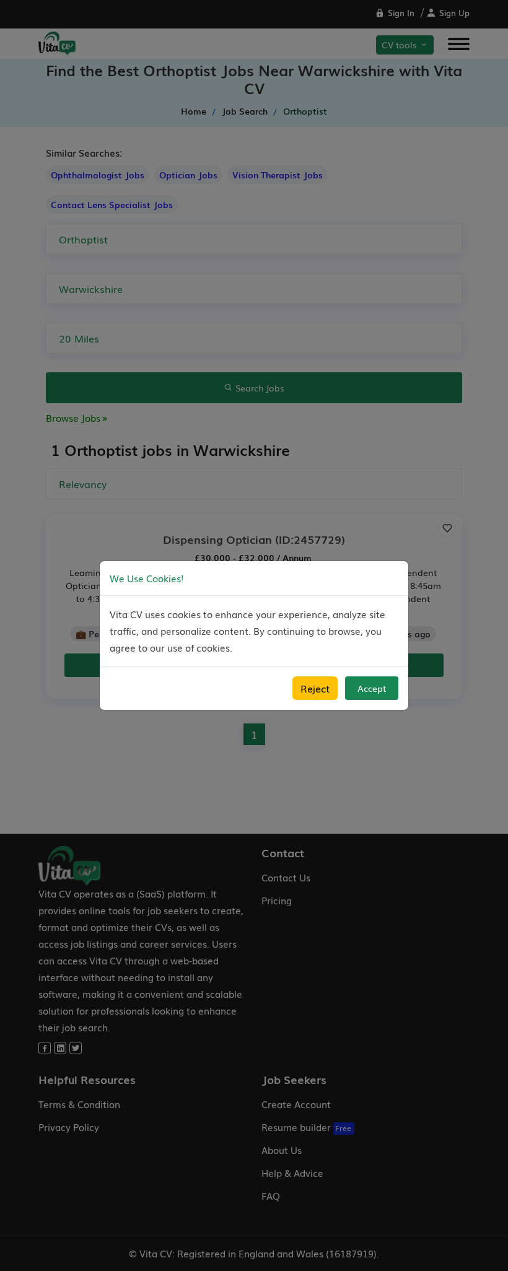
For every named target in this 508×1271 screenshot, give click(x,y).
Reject (315, 688)
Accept (371, 688)
